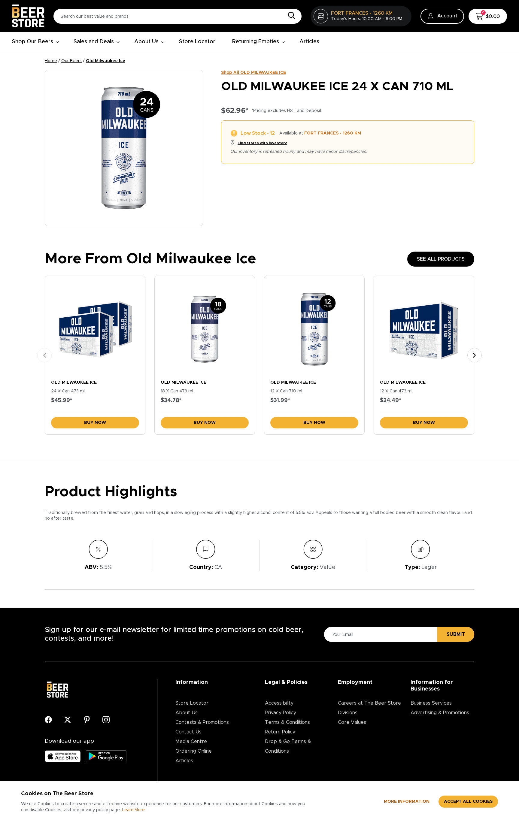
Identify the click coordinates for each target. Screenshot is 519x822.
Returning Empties (255, 41)
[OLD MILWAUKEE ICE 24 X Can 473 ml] (95, 326)
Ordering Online (193, 751)
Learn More (133, 810)
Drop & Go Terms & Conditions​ (288, 746)
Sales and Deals (94, 41)
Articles (309, 41)
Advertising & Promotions (440, 712)
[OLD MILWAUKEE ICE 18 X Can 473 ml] (205, 326)
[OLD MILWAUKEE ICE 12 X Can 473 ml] (424, 326)
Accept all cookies (468, 801)
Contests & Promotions (202, 722)
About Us (146, 41)
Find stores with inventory (262, 143)
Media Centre (191, 741)
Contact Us (188, 732)
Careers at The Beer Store (369, 703)
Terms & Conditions (287, 722)
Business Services (431, 703)
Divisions (347, 712)
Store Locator (197, 41)
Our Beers (71, 61)
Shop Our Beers (32, 41)
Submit (456, 634)
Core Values (352, 722)
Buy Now (95, 423)
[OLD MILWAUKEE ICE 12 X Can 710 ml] (314, 326)
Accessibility (279, 703)
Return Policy (280, 732)
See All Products (441, 259)
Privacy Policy (280, 712)
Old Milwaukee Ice (105, 61)
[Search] (290, 16)
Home (51, 61)
